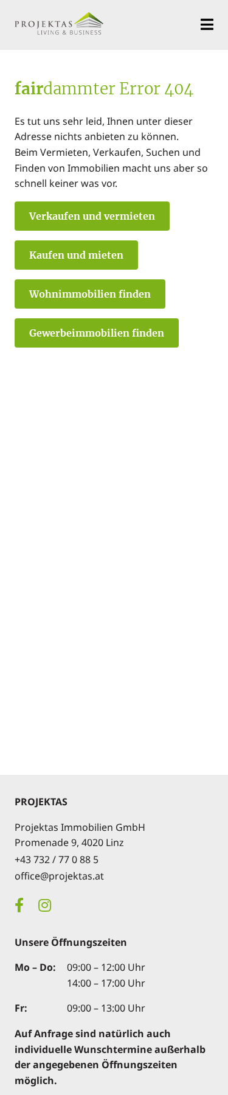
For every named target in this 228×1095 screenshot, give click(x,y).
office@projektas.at (59, 876)
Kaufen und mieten (76, 255)
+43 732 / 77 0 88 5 (56, 859)
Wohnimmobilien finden (90, 294)
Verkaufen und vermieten (92, 216)
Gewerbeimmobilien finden (96, 333)
